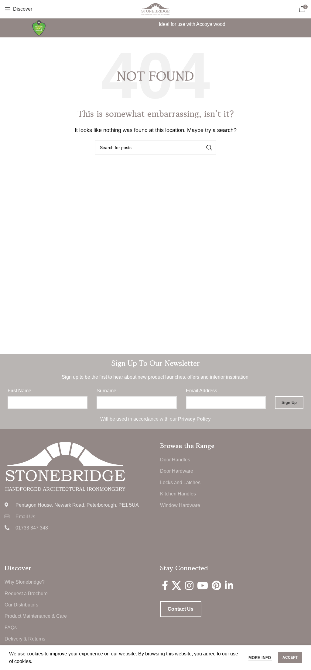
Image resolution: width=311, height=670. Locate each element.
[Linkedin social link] (229, 585)
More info (260, 657)
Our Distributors (21, 604)
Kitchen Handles (178, 493)
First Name (19, 390)
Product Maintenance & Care (36, 616)
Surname (106, 390)
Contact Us (180, 609)
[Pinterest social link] (216, 585)
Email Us (25, 516)
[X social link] (176, 585)
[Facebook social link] (165, 585)
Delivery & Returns (25, 638)
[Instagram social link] (189, 585)
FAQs (11, 627)
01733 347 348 (31, 527)
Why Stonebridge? (25, 582)
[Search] (209, 147)
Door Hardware (176, 471)
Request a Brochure (26, 593)
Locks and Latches (180, 482)
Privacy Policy (194, 419)
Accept (290, 657)
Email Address (201, 390)
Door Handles (175, 459)
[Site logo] (155, 8)
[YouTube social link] (202, 585)
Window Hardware (180, 505)
